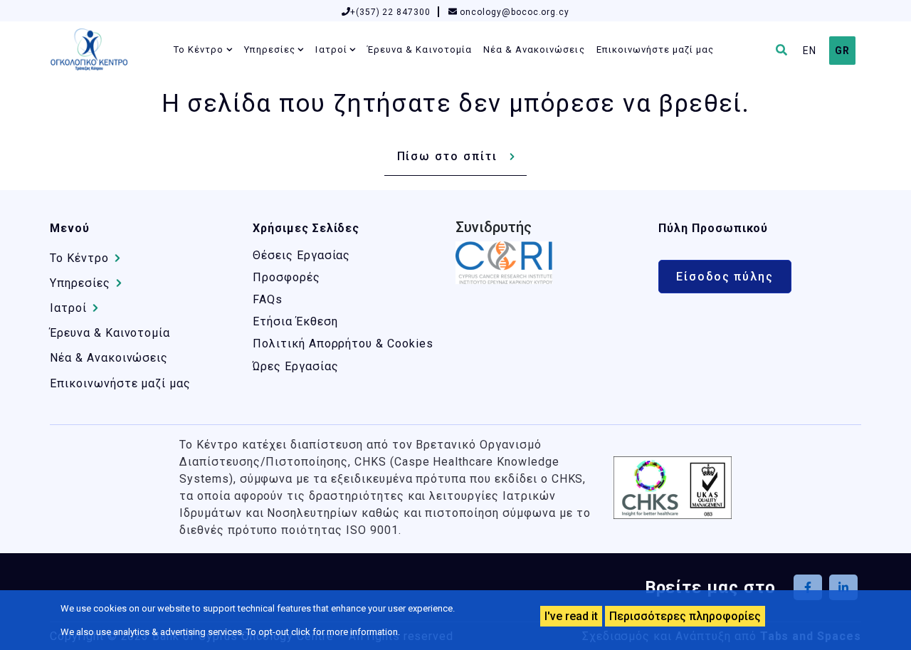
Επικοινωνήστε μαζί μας (655, 49)
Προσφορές (286, 277)
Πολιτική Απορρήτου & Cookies (343, 343)
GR (842, 50)
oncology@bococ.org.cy (513, 12)
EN (809, 50)
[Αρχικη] (94, 49)
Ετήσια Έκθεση (295, 321)
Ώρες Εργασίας (295, 366)
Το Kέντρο (198, 49)
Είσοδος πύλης (725, 276)
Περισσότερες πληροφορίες (685, 616)
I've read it (571, 616)
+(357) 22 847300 (390, 12)
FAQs (268, 299)
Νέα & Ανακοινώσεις (534, 49)
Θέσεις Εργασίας (301, 255)
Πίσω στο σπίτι (447, 156)
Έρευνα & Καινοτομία (419, 49)
